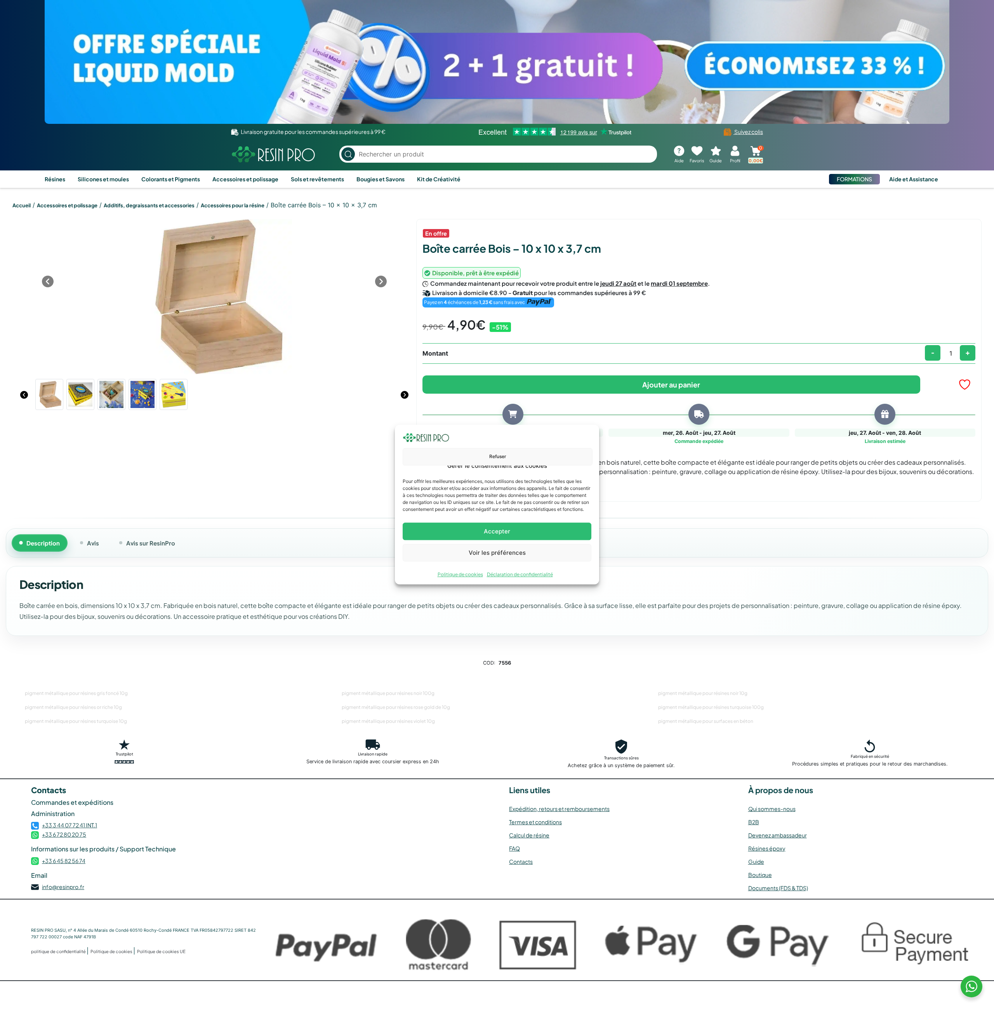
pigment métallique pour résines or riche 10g (73, 707)
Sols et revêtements (317, 178)
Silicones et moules (103, 178)
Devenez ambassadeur (777, 835)
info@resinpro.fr (63, 886)
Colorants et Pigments (170, 178)
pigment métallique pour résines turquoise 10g (76, 721)
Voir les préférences (497, 552)
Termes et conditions (535, 821)
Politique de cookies (460, 574)
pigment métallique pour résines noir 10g (702, 693)
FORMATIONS (854, 178)
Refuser (497, 456)
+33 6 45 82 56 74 (63, 860)
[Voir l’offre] (497, 62)
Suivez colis (748, 131)
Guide (756, 861)
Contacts (521, 861)
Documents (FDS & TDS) (778, 887)
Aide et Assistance (913, 178)
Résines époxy (766, 848)
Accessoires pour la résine (232, 205)
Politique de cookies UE (161, 951)
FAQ (514, 848)
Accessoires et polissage (245, 178)
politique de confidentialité (59, 951)
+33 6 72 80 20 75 (64, 834)
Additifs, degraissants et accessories (149, 205)
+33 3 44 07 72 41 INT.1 (69, 824)
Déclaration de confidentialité (520, 574)
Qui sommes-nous (772, 808)
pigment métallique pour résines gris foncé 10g (76, 693)
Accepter (497, 531)
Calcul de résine (529, 835)
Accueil (21, 205)
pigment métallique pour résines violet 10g (388, 721)
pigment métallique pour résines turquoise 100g (711, 707)
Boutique (760, 874)
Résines (55, 178)
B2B (753, 821)
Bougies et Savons (380, 178)
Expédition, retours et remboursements (559, 808)
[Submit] (348, 154)
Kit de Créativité (439, 178)
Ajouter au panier (671, 384)
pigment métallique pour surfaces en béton (705, 721)
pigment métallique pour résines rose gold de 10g (396, 707)
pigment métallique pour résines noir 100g (388, 693)
